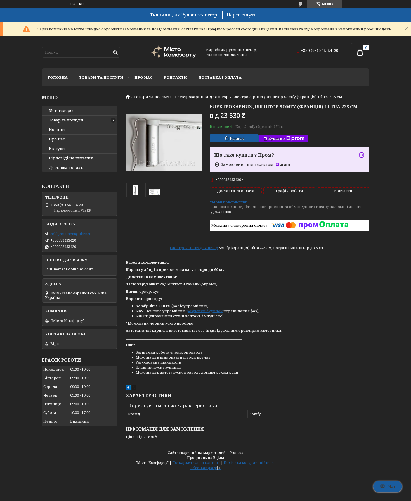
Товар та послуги (66, 120)
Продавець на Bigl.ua (205, 457)
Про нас (143, 77)
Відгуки (57, 148)
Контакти (175, 77)
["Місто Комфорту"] (174, 52)
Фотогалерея (62, 110)
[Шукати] (115, 53)
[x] (134, 388)
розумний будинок (204, 310)
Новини (57, 129)
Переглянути (242, 15)
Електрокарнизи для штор (201, 97)
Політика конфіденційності (250, 462)
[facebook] (128, 388)
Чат (391, 486)
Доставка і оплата (220, 77)
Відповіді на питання (71, 158)
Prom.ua (236, 452)
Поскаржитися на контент (196, 462)
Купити (237, 138)
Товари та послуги (101, 77)
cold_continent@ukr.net (70, 234)
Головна (58, 77)
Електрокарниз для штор (194, 247)
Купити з (276, 138)
